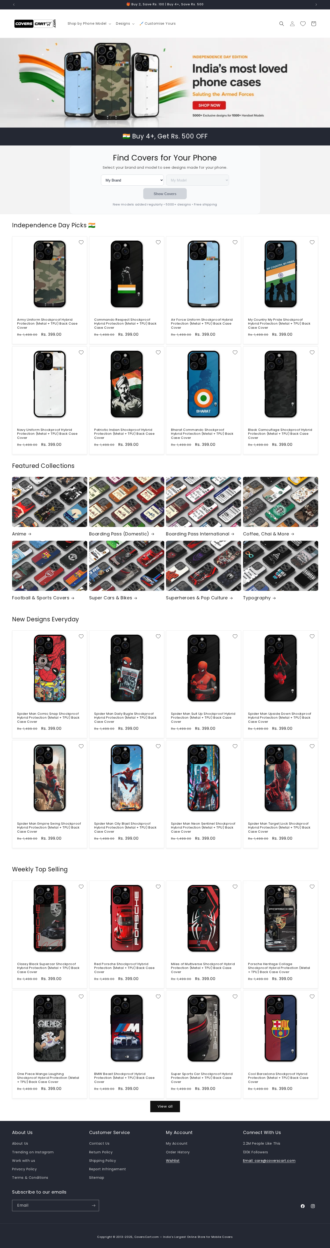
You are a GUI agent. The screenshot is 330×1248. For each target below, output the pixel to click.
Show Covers (165, 194)
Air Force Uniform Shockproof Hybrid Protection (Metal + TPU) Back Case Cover (202, 324)
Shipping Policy (102, 1160)
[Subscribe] (93, 1205)
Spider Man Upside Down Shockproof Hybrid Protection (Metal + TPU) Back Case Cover (279, 718)
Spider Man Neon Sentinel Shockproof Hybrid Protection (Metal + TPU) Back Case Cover (203, 828)
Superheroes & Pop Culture (197, 598)
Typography (257, 598)
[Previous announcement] (13, 4)
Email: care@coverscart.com (269, 1160)
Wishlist (173, 1160)
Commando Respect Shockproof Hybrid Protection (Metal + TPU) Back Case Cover (125, 324)
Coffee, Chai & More (266, 534)
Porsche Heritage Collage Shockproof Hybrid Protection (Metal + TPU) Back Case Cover (279, 968)
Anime (19, 534)
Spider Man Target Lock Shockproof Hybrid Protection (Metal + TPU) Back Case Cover (279, 828)
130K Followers (255, 1152)
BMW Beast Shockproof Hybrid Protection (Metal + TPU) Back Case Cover (124, 1078)
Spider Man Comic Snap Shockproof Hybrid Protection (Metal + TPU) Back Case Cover (48, 718)
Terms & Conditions (30, 1177)
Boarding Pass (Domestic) (119, 534)
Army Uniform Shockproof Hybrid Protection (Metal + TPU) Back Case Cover (47, 324)
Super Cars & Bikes (110, 598)
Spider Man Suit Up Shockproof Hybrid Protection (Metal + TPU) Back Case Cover (203, 718)
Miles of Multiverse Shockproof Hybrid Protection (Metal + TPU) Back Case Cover (203, 968)
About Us (20, 1143)
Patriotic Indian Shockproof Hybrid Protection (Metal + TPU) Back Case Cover (124, 434)
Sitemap (96, 1177)
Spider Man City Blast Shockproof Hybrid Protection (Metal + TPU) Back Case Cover (125, 828)
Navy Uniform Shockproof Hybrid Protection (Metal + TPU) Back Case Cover (47, 434)
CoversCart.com (146, 1237)
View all (165, 1106)
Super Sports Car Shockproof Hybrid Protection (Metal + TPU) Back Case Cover (202, 1078)
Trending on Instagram (33, 1152)
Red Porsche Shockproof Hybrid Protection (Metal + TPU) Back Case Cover (124, 968)
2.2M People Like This (262, 1143)
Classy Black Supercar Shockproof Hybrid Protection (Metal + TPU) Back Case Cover (48, 968)
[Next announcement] (316, 4)
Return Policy (101, 1152)
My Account (177, 1143)
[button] (89, 23)
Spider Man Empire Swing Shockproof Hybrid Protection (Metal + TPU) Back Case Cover (49, 828)
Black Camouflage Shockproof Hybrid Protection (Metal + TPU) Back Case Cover (280, 434)
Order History (178, 1152)
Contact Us (99, 1143)
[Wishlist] (303, 23)
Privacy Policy (24, 1169)
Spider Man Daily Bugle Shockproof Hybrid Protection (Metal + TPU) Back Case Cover (125, 718)
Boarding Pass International (197, 534)
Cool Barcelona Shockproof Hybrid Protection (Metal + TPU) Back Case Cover (278, 1078)
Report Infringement (107, 1169)
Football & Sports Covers (40, 598)
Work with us (23, 1160)
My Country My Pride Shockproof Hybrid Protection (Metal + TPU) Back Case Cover (279, 324)
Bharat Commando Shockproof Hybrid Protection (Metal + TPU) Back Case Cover (202, 434)
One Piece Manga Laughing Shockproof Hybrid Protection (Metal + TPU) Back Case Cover (48, 1078)
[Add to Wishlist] (81, 242)
